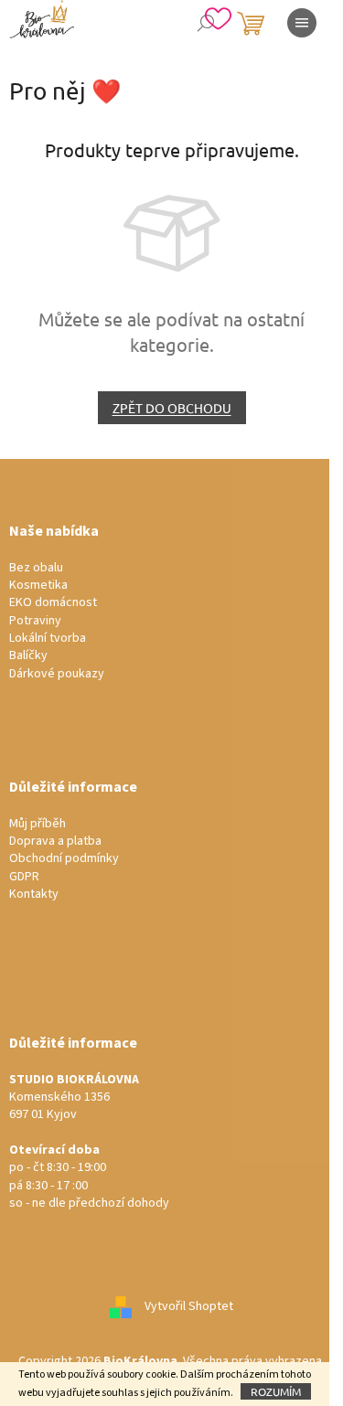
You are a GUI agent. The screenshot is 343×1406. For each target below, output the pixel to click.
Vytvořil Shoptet (189, 1307)
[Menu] (302, 23)
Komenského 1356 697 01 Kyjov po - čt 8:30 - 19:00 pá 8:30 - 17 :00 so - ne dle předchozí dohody (89, 1142)
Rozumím (276, 1391)
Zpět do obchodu (172, 407)
